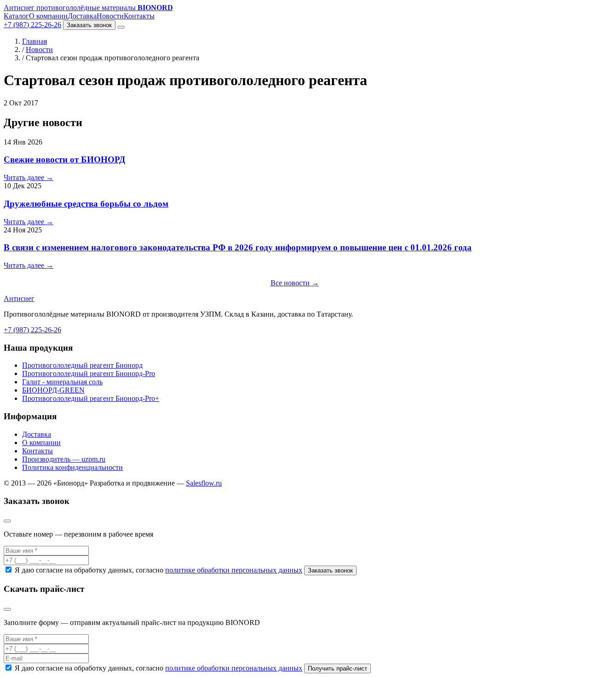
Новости (110, 16)
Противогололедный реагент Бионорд (82, 365)
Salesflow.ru (204, 483)
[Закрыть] (7, 521)
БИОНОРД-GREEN (53, 390)
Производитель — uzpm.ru (63, 459)
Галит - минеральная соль (62, 382)
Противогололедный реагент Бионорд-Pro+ (90, 398)
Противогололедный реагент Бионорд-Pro (88, 373)
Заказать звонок (89, 25)
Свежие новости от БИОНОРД (64, 159)
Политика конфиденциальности (72, 467)
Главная (34, 41)
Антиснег (19, 298)
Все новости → (295, 283)
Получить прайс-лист (337, 668)
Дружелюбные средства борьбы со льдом (86, 203)
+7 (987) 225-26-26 (32, 25)
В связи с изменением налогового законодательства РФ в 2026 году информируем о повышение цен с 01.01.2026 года (238, 247)
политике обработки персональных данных (233, 570)
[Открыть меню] (121, 27)
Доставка (82, 16)
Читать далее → (28, 177)
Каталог (16, 16)
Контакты (139, 16)
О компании (48, 16)
